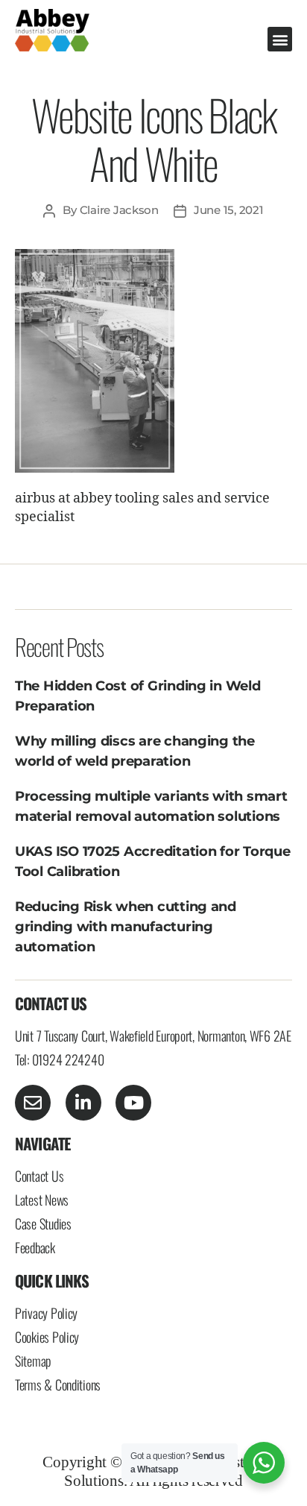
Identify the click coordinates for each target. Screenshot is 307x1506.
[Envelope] (33, 1103)
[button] (280, 39)
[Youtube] (133, 1103)
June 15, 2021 (229, 210)
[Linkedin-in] (83, 1103)
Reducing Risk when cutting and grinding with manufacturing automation (125, 926)
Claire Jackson (119, 210)
